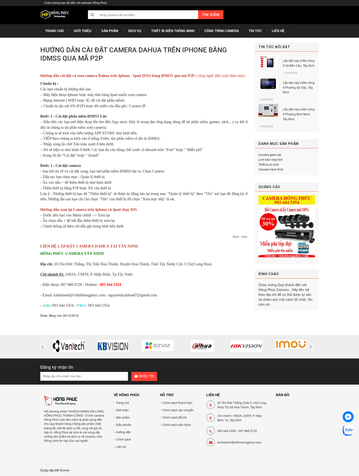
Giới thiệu (122, 410)
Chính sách (123, 439)
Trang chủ (122, 402)
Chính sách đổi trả (174, 417)
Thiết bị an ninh (268, 164)
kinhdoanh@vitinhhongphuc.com (239, 442)
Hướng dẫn (123, 432)
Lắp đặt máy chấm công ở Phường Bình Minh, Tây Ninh (299, 114)
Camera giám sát (269, 154)
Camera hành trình (270, 169)
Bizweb (65, 470)
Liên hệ (121, 446)
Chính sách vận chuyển (178, 410)
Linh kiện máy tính (270, 159)
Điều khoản (123, 424)
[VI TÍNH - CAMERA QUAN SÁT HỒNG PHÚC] (55, 17)
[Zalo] (348, 431)
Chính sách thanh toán (177, 402)
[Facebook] (348, 417)
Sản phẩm (123, 417)
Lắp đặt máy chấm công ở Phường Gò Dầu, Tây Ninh (299, 87)
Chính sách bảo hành (176, 424)
